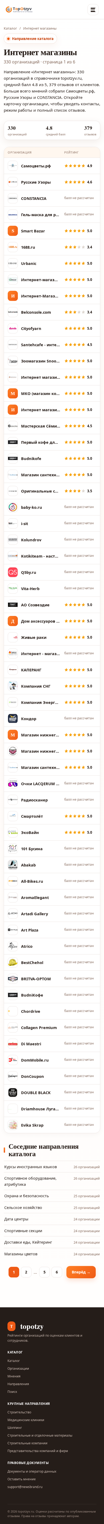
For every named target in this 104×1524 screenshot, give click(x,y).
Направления (18, 1384)
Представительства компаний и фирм (37, 1451)
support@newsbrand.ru (24, 1487)
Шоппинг (14, 1427)
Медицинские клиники (25, 1420)
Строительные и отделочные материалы (39, 1435)
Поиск (12, 1391)
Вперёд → (81, 1272)
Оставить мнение (21, 1479)
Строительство (19, 1412)
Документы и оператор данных (31, 1471)
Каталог (10, 28)
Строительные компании (27, 1443)
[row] (52, 166)
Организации (18, 1368)
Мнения (14, 1376)
